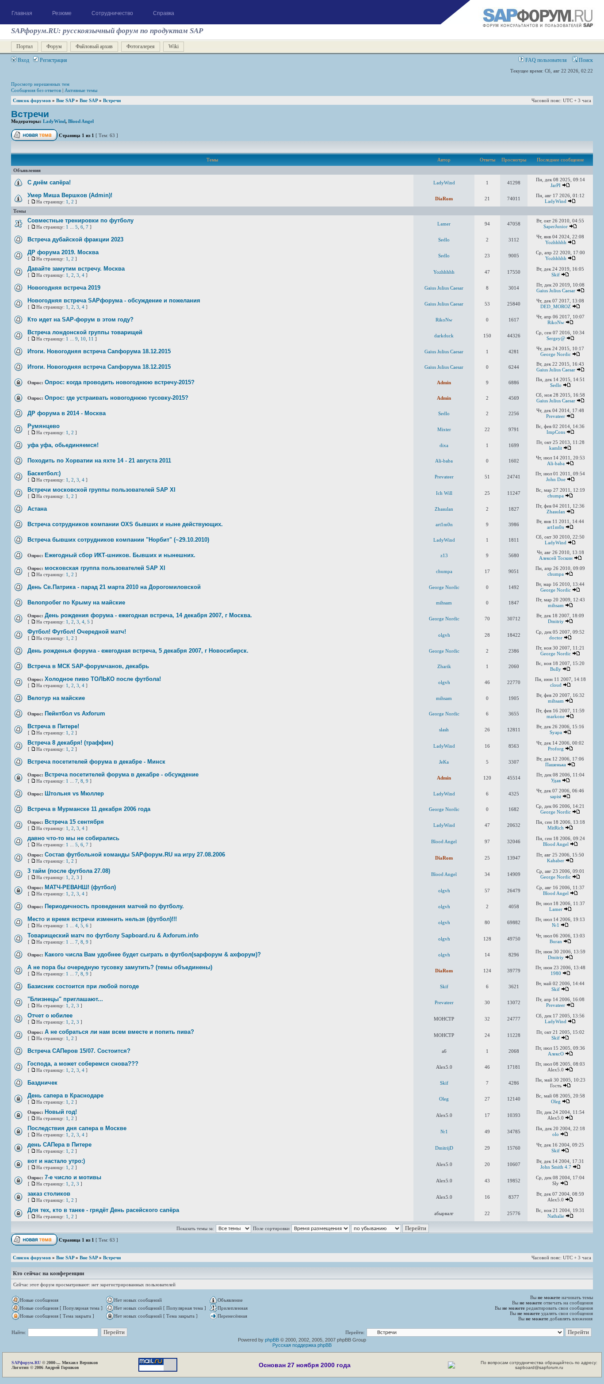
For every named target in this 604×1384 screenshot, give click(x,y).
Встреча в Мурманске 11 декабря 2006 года (88, 809)
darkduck (444, 335)
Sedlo (444, 239)
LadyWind (54, 121)
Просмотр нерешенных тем (40, 84)
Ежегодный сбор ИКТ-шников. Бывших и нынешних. (120, 555)
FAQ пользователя (545, 60)
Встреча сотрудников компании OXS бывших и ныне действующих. (125, 524)
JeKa (444, 762)
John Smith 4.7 (555, 1167)
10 (83, 338)
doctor (555, 637)
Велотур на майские (56, 698)
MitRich (555, 827)
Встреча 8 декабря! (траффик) (70, 742)
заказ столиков (48, 1193)
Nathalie (555, 1216)
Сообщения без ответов (36, 90)
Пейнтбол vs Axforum (75, 713)
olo (555, 1134)
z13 (444, 555)
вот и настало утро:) (56, 1161)
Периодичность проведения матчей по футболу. (114, 906)
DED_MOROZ (555, 306)
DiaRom (444, 198)
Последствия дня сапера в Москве (76, 1128)
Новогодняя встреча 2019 (63, 287)
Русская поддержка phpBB (302, 1345)
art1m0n (444, 524)
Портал (24, 46)
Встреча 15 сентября (74, 821)
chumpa (555, 495)
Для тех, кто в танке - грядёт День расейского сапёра (103, 1210)
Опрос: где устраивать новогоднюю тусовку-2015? (116, 397)
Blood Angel (81, 121)
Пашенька (555, 764)
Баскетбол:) (44, 473)
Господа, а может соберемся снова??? (82, 1063)
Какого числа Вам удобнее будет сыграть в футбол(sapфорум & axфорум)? (153, 954)
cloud (556, 685)
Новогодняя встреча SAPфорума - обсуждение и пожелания (113, 300)
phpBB (272, 1339)
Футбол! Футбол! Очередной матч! (76, 631)
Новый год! (61, 1112)
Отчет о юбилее (50, 1015)
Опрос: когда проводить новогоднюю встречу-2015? (120, 382)
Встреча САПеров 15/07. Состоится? (78, 1051)
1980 (555, 973)
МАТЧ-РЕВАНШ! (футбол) (80, 887)
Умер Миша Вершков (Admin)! (69, 195)
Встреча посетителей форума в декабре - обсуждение (122, 774)
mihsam (444, 602)
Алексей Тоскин (556, 558)
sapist (555, 796)
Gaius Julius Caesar (443, 288)
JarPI (555, 185)
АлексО (556, 1053)
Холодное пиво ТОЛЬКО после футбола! (103, 679)
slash (444, 729)
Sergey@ (556, 338)
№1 (555, 925)
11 (91, 338)
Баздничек (42, 1082)
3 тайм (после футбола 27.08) (68, 871)
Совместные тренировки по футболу (80, 220)
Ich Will (444, 493)
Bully (555, 669)
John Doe (556, 479)
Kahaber (555, 860)
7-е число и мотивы (73, 1177)
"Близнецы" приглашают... (65, 999)
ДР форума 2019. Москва (63, 252)
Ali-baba (444, 460)
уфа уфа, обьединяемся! (63, 445)
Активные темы (81, 90)
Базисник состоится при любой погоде (83, 986)
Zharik (444, 666)
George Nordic (555, 354)
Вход (22, 60)
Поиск (585, 60)
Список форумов (32, 100)
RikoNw (444, 319)
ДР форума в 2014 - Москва (66, 413)
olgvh (444, 635)
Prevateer (555, 416)
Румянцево (43, 426)
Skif (555, 274)
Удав (556, 780)
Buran (556, 941)
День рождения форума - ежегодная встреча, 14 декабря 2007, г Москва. (148, 615)
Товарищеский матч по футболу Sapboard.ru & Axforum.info (113, 935)
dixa (444, 445)
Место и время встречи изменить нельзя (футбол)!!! (102, 919)
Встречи (112, 100)
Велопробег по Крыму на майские (76, 602)
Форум (54, 46)
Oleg (444, 1098)
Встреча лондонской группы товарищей (84, 332)
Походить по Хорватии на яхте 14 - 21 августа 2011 (99, 460)
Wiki (173, 46)
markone (556, 716)
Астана (37, 508)
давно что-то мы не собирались (73, 838)
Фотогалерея (140, 46)
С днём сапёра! (49, 182)
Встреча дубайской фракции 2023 (75, 239)
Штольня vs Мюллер (74, 793)
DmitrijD (444, 1148)
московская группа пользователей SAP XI (105, 568)
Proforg (556, 748)
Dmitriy (556, 621)
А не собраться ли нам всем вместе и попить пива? (119, 1031)
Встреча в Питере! (53, 726)
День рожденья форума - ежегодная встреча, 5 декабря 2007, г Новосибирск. (137, 650)
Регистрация (52, 60)
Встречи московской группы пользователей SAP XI (101, 489)
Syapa (556, 732)
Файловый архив (94, 46)
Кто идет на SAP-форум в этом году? (80, 319)
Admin (444, 382)
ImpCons (556, 432)
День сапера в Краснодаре (65, 1095)
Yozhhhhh (555, 242)
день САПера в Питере (59, 1144)
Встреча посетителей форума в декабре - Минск (96, 761)
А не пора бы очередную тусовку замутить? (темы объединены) (119, 967)
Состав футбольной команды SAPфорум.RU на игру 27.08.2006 (135, 854)
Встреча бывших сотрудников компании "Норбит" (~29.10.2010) (118, 539)
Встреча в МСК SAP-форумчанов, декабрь (88, 666)
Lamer (444, 223)
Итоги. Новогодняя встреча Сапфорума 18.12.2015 (99, 351)
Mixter (444, 429)
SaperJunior (555, 226)
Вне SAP (65, 100)
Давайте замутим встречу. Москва (76, 268)
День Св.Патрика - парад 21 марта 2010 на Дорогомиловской (114, 587)
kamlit (555, 448)
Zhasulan (444, 509)
